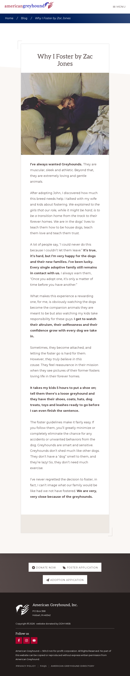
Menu (121, 6)
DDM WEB (65, 623)
